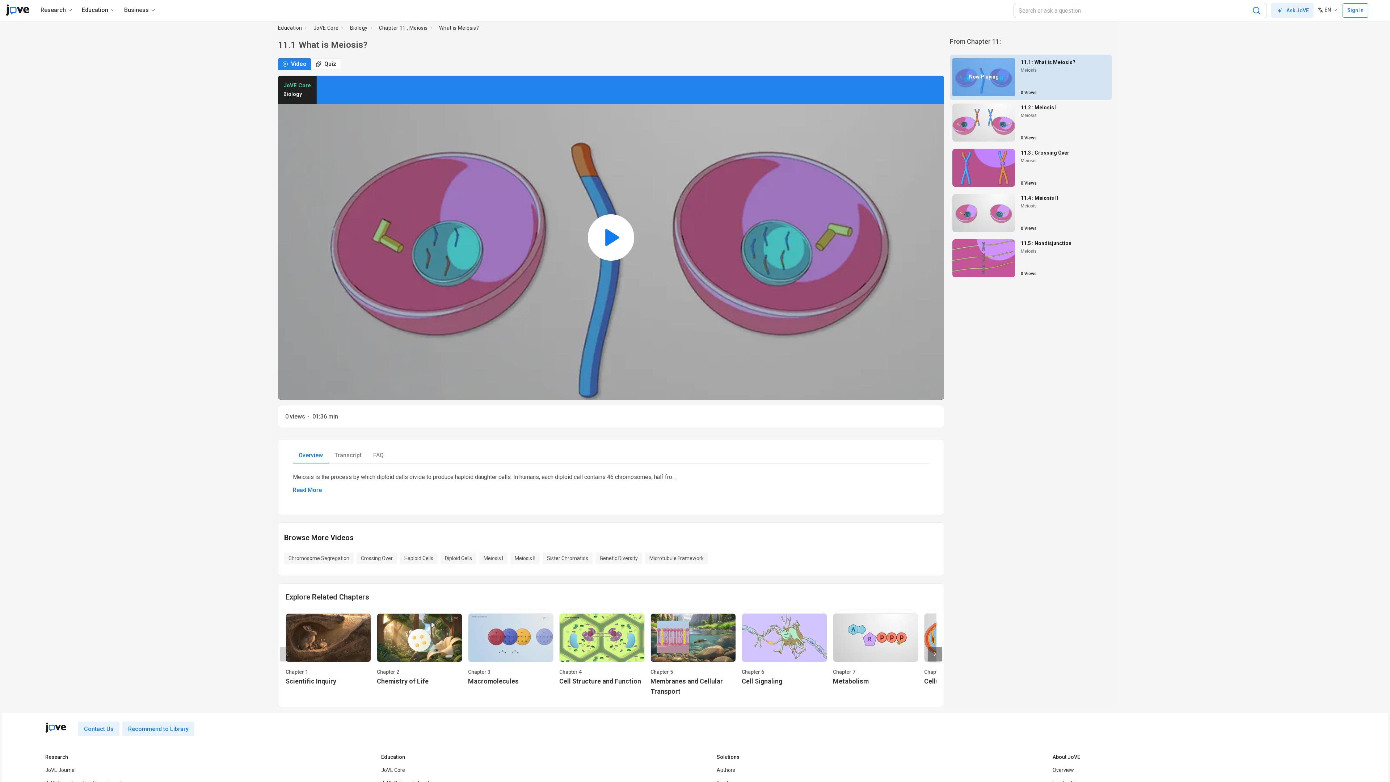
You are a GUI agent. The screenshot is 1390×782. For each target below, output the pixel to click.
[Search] (1256, 10)
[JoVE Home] (17, 10)
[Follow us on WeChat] (98, 466)
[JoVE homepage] (55, 284)
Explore (501, 223)
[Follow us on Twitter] (82, 466)
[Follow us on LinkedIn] (66, 466)
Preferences (731, 410)
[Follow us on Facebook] (50, 466)
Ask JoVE (1297, 10)
